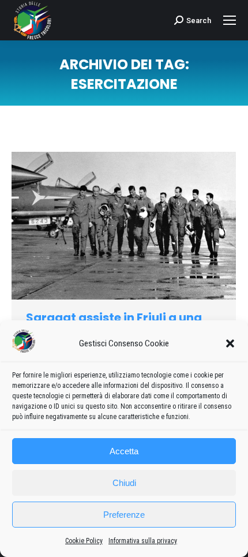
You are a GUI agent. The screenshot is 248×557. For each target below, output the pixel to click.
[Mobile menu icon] (229, 20)
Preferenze (124, 514)
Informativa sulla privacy (142, 541)
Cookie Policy (84, 541)
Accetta (124, 451)
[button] (230, 343)
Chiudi (124, 483)
